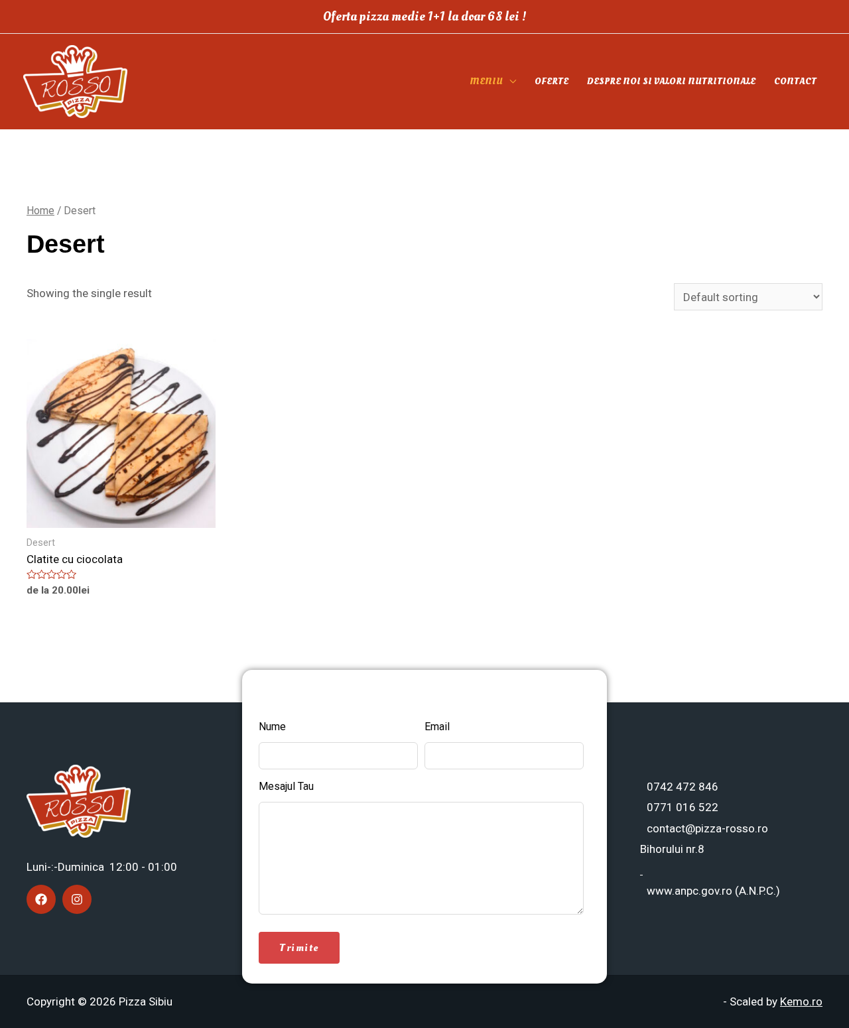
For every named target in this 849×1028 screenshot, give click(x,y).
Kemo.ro (801, 1001)
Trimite (299, 947)
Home (40, 210)
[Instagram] (77, 899)
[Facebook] (41, 899)
